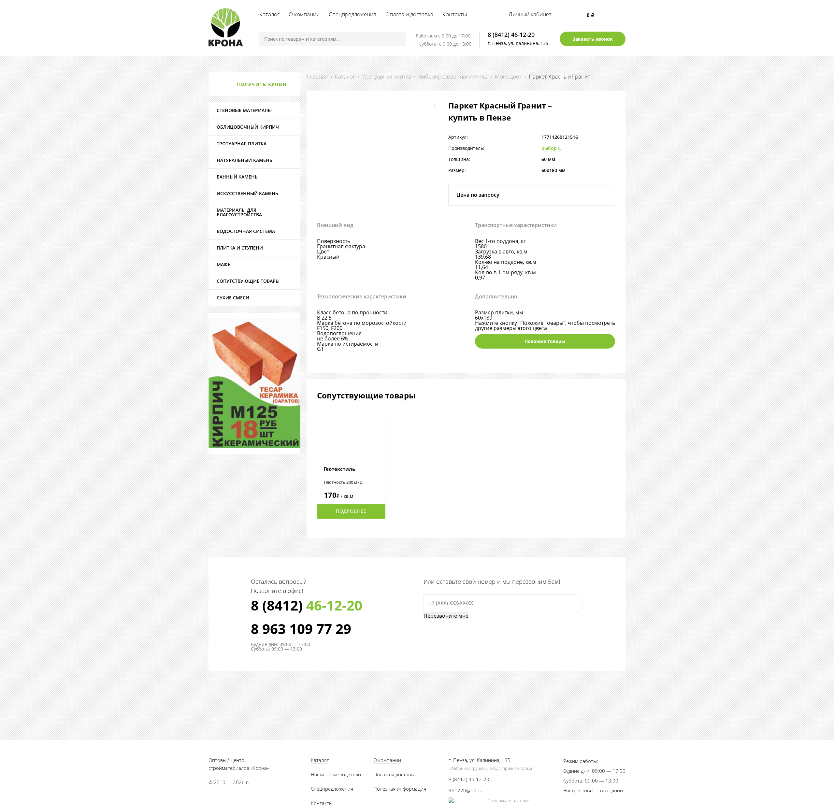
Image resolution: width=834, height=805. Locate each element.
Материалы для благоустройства (239, 212)
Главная (317, 76)
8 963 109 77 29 (301, 629)
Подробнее (351, 511)
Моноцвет (508, 76)
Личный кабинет (530, 14)
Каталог (269, 14)
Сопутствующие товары (248, 281)
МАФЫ (224, 264)
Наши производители (336, 774)
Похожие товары (545, 341)
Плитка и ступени (240, 248)
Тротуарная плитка (386, 76)
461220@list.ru (465, 790)
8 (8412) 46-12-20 (511, 34)
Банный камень (237, 177)
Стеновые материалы (244, 110)
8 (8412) (306, 605)
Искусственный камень (247, 193)
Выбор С (551, 148)
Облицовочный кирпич (248, 127)
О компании (304, 14)
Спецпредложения (352, 14)
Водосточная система (246, 231)
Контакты (454, 14)
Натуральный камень (244, 160)
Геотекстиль (339, 469)
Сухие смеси (233, 298)
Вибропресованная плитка (453, 76)
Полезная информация (399, 788)
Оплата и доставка (409, 14)
